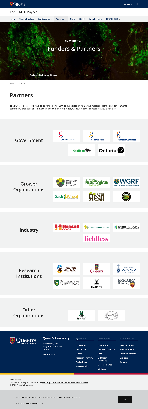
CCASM (82, 19)
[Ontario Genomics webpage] (126, 135)
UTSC (100, 353)
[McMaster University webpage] (126, 283)
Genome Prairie (127, 349)
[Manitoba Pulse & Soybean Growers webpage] (96, 182)
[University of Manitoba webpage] (66, 268)
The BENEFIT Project (23, 12)
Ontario (123, 362)
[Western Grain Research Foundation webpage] (126, 182)
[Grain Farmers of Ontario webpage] (126, 196)
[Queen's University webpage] (96, 268)
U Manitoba (103, 345)
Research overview (84, 358)
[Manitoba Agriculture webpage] (81, 150)
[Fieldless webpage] (96, 238)
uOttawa (102, 369)
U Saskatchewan (105, 365)
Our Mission (81, 349)
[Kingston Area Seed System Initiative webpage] (111, 315)
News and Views (83, 366)
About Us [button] (60, 19)
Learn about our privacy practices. (29, 403)
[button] (136, 4)
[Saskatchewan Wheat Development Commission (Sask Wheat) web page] (66, 196)
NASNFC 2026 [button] (112, 19)
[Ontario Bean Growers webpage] (96, 196)
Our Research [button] (44, 19)
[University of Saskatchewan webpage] (66, 283)
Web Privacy (15, 379)
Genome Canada (127, 345)
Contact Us (81, 345)
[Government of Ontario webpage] (111, 150)
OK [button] (124, 399)
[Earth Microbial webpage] (126, 227)
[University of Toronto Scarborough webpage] (126, 268)
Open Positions (96, 19)
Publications (81, 362)
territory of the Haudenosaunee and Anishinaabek (65, 382)
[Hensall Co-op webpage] (66, 227)
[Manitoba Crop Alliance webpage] (66, 182)
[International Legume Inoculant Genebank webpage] (81, 315)
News (72, 19)
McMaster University (102, 359)
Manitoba (124, 358)
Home (12, 19)
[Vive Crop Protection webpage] (96, 227)
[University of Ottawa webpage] (96, 283)
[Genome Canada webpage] (66, 135)
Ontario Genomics (128, 353)
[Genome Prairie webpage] (96, 135)
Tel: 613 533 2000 (50, 354)
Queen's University (106, 349)
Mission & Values (26, 19)
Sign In (127, 4)
